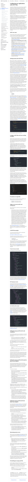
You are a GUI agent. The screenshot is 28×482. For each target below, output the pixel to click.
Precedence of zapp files (4, 13)
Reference (2, 48)
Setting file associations (4, 25)
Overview (2, 3)
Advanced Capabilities (4, 44)
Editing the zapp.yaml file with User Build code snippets (5, 20)
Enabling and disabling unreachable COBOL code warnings (4, 31)
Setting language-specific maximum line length (4, 34)
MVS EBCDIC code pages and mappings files (19, 45)
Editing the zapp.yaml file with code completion (5, 17)
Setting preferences (3, 7)
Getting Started (3, 4)
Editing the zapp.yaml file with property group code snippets (5, 18)
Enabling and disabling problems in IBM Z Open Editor (4, 29)
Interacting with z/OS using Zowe (4, 43)
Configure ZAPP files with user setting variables (5, 12)
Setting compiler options (4, 24)
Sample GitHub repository (15, 225)
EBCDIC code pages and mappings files (4, 36)
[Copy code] (26, 121)
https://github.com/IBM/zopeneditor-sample (16, 234)
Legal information (3, 49)
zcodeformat (19, 118)
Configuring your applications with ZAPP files (4, 8)
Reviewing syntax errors (4, 21)
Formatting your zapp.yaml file (5, 22)
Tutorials (2, 39)
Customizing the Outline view (4, 32)
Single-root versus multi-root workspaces (5, 14)
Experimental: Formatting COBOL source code (4, 37)
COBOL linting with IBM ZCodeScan (19, 54)
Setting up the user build (13, 328)
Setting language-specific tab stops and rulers (4, 27)
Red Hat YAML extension (22, 435)
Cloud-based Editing (3, 45)
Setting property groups (4, 23)
